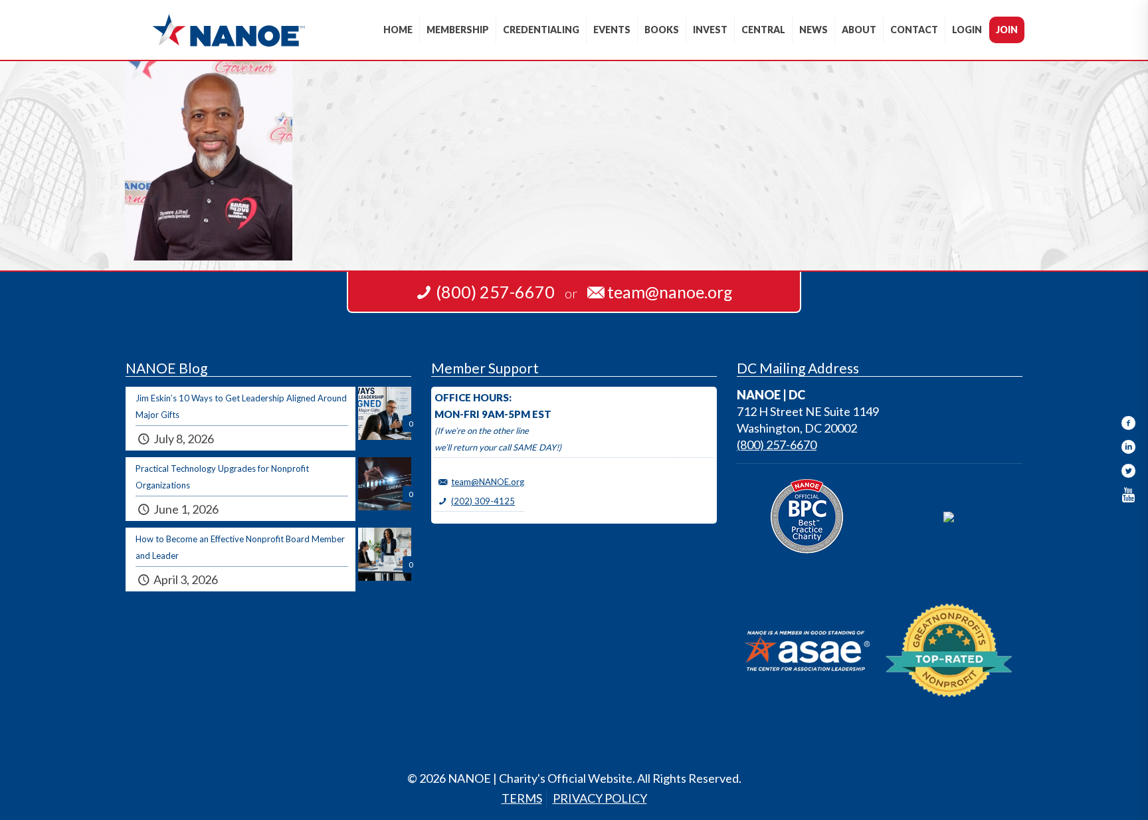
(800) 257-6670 (776, 444)
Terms (522, 798)
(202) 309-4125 (483, 501)
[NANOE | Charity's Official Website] (228, 30)
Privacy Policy (600, 798)
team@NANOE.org (487, 481)
